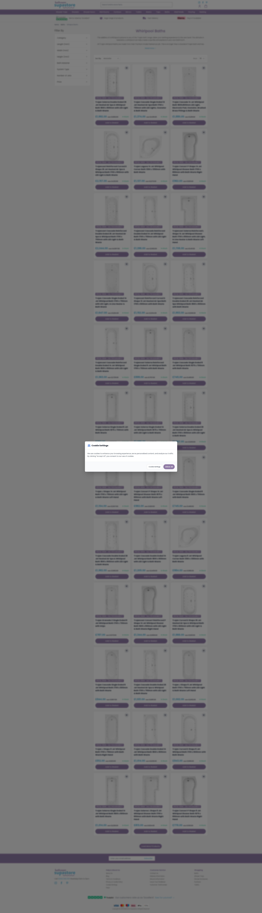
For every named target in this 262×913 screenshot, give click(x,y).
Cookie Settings (154, 467)
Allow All (169, 466)
